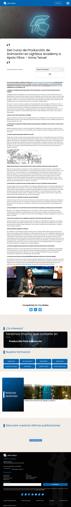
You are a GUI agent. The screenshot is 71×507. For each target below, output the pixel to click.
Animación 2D (6, 476)
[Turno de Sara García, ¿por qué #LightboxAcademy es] (11, 433)
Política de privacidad (25, 500)
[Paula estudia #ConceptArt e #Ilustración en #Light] (27, 433)
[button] (62, 69)
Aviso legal (51, 500)
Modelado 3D (11, 361)
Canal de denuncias (63, 500)
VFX (27, 474)
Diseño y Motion (43, 366)
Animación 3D (43, 361)
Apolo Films (57, 85)
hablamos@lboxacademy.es (17, 469)
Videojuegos (27, 366)
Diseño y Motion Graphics (31, 477)
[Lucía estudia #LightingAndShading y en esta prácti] (59, 433)
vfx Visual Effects (27, 361)
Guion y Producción (59, 366)
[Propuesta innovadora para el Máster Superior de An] (43, 433)
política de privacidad (40, 489)
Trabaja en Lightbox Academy (9, 500)
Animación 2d (60, 361)
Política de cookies (40, 500)
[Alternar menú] (67, 3)
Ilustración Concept (11, 366)
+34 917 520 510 (6, 468)
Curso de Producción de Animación (42, 82)
